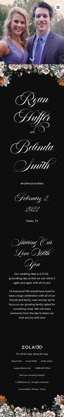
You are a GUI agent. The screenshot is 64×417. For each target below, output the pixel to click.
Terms (43, 389)
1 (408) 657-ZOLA (42, 368)
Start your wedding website (32, 375)
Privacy (35, 389)
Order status (47, 361)
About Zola (17, 361)
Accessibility (24, 389)
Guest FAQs (31, 361)
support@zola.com (22, 368)
